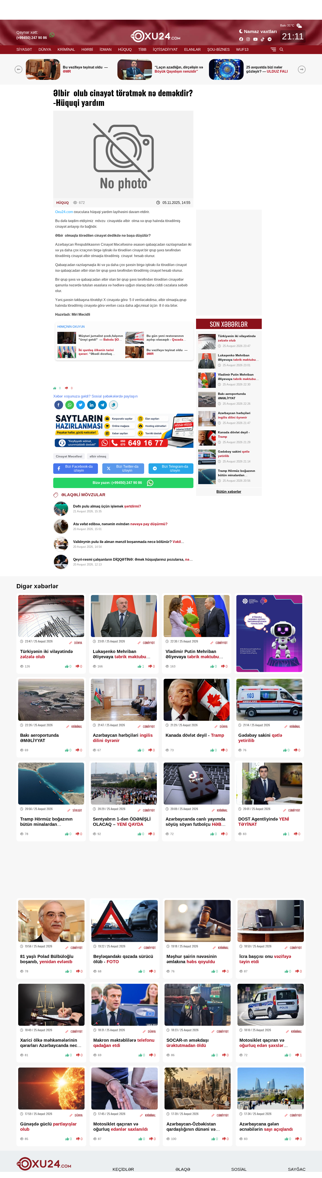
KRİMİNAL (66, 49)
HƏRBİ (87, 49)
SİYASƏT (24, 49)
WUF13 (242, 49)
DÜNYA (45, 49)
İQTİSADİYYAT (165, 49)
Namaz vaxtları (260, 31)
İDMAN (105, 49)
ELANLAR (192, 49)
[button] (303, 69)
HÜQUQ (125, 49)
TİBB (142, 49)
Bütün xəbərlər (228, 492)
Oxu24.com (64, 212)
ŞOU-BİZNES (218, 49)
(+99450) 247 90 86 (31, 38)
